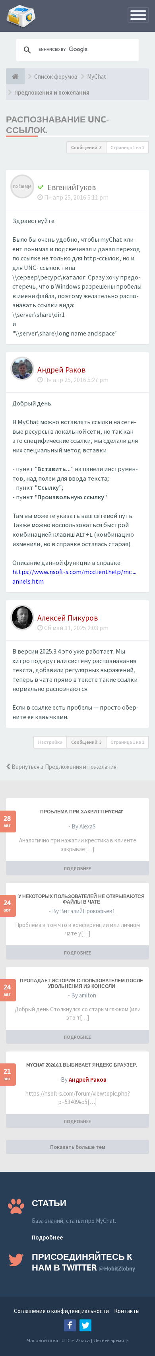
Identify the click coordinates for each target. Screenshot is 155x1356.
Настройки (50, 742)
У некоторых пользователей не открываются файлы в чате (81, 899)
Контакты (127, 1311)
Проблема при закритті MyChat (81, 812)
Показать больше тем (77, 1146)
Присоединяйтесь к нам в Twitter (83, 1262)
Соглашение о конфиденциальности (61, 1311)
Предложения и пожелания (51, 92)
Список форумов (56, 76)
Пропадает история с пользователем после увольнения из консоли (81, 983)
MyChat (96, 76)
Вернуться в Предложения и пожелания (63, 766)
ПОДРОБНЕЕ (77, 868)
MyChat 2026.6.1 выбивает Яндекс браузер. (81, 1065)
